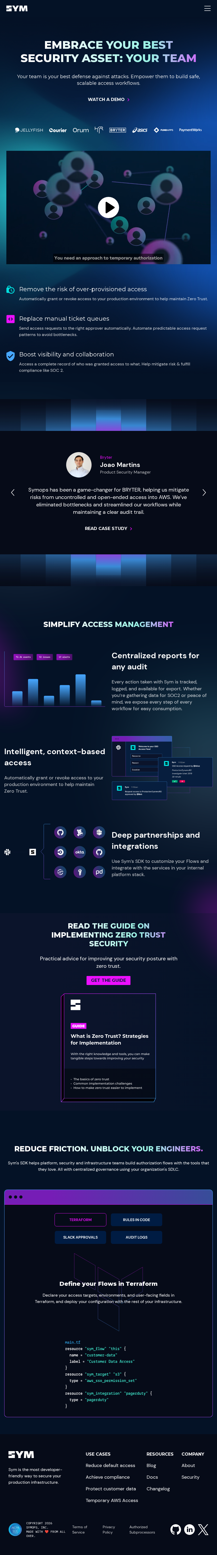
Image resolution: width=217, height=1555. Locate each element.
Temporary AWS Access (112, 1500)
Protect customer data (111, 1489)
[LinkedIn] (189, 1529)
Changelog (158, 1489)
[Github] (175, 1529)
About (188, 1465)
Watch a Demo (106, 99)
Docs (152, 1477)
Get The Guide (108, 980)
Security (191, 1477)
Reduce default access (110, 1465)
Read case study (106, 528)
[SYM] (17, 8)
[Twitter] (203, 1529)
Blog (151, 1465)
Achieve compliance (108, 1477)
